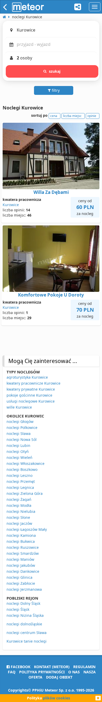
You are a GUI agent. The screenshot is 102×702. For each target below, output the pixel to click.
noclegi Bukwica (21, 541)
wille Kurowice (19, 407)
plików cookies (56, 697)
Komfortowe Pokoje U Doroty (51, 295)
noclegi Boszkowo (22, 469)
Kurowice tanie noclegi (27, 641)
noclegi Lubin (18, 445)
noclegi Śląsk (18, 609)
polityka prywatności (42, 671)
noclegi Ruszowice (23, 547)
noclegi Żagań (19, 499)
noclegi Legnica (20, 487)
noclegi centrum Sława (27, 632)
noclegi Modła (19, 505)
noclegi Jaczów (19, 523)
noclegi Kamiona (21, 535)
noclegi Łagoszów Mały (27, 529)
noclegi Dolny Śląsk (23, 603)
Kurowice (11, 204)
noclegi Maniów (20, 559)
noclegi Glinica (19, 577)
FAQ (11, 671)
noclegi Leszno (19, 475)
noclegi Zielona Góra (25, 493)
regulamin (84, 666)
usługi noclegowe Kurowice (31, 401)
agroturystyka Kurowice (27, 377)
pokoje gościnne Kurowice (29, 395)
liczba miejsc (72, 116)
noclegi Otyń (18, 451)
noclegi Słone (18, 517)
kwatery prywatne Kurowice (31, 389)
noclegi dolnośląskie (24, 623)
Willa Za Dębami (51, 192)
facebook (20, 666)
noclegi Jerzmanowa (24, 589)
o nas (74, 671)
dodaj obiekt (59, 677)
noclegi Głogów (20, 421)
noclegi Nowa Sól (22, 439)
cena (53, 116)
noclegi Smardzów (23, 553)
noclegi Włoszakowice (25, 463)
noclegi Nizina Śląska (25, 615)
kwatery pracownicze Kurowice (33, 383)
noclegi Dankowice (23, 571)
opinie (91, 116)
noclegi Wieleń (19, 457)
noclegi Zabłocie (21, 583)
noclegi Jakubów (21, 565)
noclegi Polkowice (22, 427)
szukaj (55, 71)
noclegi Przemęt (21, 481)
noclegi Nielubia (21, 511)
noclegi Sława (19, 433)
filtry (55, 90)
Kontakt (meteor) (52, 666)
